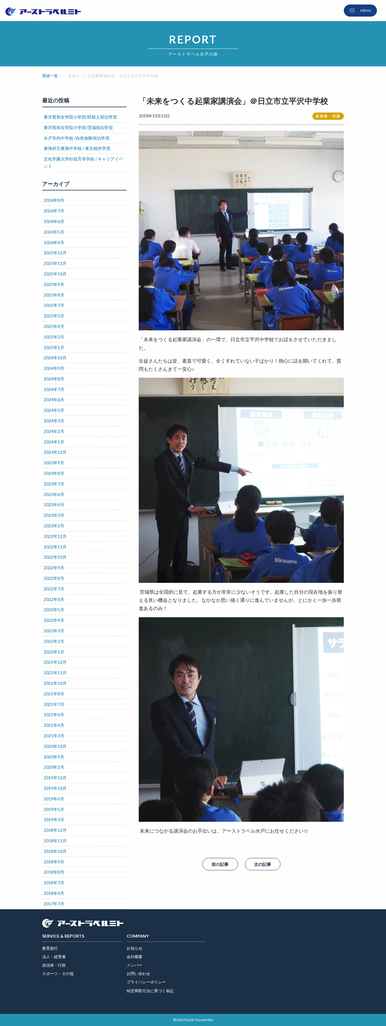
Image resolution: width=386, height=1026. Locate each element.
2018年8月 (54, 872)
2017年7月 (54, 903)
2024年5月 (54, 410)
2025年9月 (54, 284)
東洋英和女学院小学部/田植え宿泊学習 (80, 116)
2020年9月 (54, 756)
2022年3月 (54, 630)
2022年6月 (54, 599)
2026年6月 (54, 221)
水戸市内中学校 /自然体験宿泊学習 (76, 138)
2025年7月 (54, 305)
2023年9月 (54, 462)
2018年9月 (54, 861)
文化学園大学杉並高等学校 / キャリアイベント (83, 162)
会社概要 (134, 956)
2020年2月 (54, 767)
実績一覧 (50, 75)
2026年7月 (54, 210)
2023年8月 (54, 473)
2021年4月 (54, 725)
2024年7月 (54, 389)
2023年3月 (54, 515)
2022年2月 (54, 641)
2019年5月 (54, 809)
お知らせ (134, 948)
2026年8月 (54, 200)
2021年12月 (55, 662)
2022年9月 (54, 567)
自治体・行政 (54, 965)
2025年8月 (54, 294)
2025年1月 (54, 347)
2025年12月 (55, 252)
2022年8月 (54, 578)
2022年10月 (55, 557)
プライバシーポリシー (146, 982)
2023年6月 (54, 494)
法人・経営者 (54, 956)
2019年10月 (55, 788)
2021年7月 (54, 704)
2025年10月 (55, 273)
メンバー (134, 965)
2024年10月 (55, 357)
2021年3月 (54, 735)
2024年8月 (54, 378)
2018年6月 (54, 893)
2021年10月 (55, 683)
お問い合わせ (138, 973)
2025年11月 (55, 263)
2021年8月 (54, 693)
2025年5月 (54, 315)
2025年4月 (54, 326)
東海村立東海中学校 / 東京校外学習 (77, 148)
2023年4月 (54, 504)
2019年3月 (54, 819)
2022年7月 (54, 588)
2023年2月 (54, 525)
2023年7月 (54, 483)
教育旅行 (50, 948)
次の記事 (262, 864)
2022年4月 (54, 620)
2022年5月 (54, 609)
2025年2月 (54, 336)
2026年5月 (54, 231)
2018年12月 (55, 830)
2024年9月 (54, 368)
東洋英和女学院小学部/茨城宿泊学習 (78, 127)
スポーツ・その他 (58, 973)
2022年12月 (55, 536)
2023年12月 (55, 452)
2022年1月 (54, 651)
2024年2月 (54, 431)
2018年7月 (54, 882)
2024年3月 (54, 420)
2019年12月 (55, 777)
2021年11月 (55, 672)
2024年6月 (54, 399)
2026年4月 (54, 242)
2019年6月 (54, 798)
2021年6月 (54, 714)
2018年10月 (55, 851)
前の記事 (220, 864)
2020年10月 (55, 746)
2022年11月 (55, 546)
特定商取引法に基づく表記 (150, 990)
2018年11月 (55, 840)
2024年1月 (54, 441)
